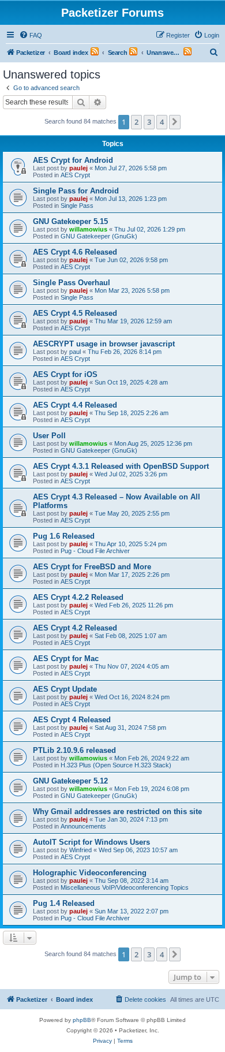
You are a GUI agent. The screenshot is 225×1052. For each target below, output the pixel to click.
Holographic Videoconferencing (90, 872)
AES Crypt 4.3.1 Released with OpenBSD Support (121, 466)
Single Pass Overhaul (71, 282)
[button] (175, 122)
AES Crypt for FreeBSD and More (92, 566)
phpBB (82, 1020)
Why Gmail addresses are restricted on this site (117, 811)
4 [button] (162, 122)
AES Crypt (75, 174)
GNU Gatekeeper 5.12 (70, 781)
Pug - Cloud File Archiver (95, 550)
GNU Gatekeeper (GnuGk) (99, 236)
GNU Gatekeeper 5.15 (70, 221)
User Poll (49, 435)
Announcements (83, 826)
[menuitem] (30, 35)
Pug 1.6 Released (64, 536)
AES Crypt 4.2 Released (75, 628)
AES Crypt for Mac (66, 658)
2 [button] (136, 122)
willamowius (88, 229)
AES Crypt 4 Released (72, 719)
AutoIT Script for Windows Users (91, 842)
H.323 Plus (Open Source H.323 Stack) (116, 765)
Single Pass (77, 205)
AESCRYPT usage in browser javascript (104, 344)
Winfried (80, 849)
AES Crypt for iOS (65, 374)
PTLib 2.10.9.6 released (74, 750)
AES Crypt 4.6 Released (75, 252)
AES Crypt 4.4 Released (75, 405)
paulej (78, 168)
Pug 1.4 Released (64, 903)
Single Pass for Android (76, 190)
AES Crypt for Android (73, 160)
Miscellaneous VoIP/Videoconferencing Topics (125, 887)
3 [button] (149, 122)
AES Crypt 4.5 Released (75, 313)
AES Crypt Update (65, 689)
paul (75, 351)
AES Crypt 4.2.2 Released (78, 597)
